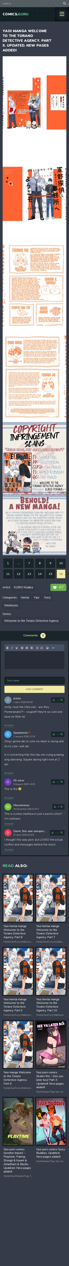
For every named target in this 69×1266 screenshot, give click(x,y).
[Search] (64, 3)
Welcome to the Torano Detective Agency (31, 621)
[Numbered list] (41, 648)
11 (8, 574)
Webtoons (11, 605)
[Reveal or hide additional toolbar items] (53, 648)
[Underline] (16, 648)
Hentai (25, 598)
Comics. (16, 14)
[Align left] (22, 648)
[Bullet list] (37, 648)
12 (19, 574)
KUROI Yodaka (23, 587)
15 (50, 574)
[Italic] (12, 648)
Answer (9, 725)
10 (61, 563)
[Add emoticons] (47, 648)
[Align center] (27, 648)
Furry (47, 598)
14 (40, 574)
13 (29, 574)
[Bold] (7, 648)
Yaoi (36, 598)
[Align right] (31, 648)
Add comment (34, 689)
